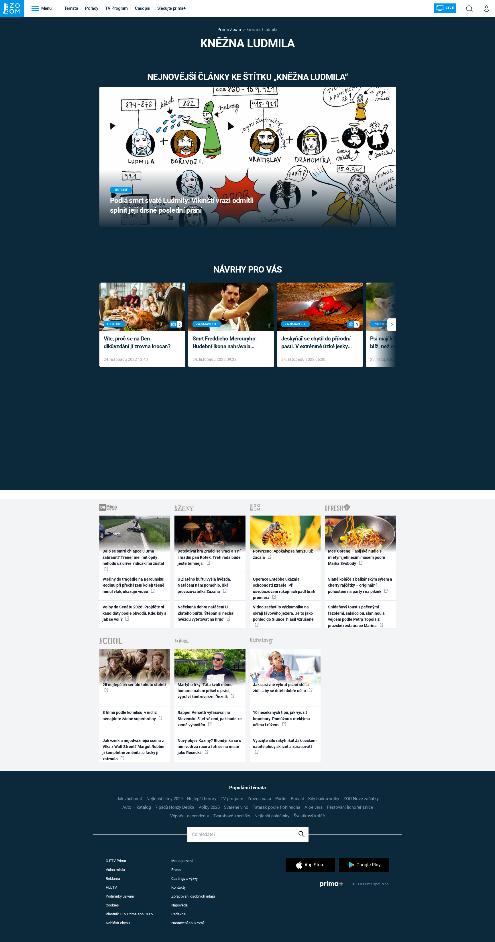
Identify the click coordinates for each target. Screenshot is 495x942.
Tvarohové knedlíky (231, 815)
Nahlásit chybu (118, 923)
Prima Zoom (229, 29)
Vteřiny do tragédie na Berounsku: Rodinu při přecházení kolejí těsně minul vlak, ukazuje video (133, 585)
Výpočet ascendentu (189, 815)
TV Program (116, 8)
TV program (232, 798)
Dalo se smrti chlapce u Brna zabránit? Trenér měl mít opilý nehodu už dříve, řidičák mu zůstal (133, 557)
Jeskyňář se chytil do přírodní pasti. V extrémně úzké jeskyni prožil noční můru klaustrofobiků (316, 343)
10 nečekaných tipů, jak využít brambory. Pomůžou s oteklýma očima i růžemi (281, 718)
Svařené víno (236, 807)
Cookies (112, 905)
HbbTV (111, 887)
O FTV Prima (116, 861)
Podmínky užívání (120, 896)
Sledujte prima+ (171, 8)
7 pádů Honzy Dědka (174, 807)
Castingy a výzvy (184, 878)
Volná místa (115, 869)
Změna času (259, 798)
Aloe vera (314, 807)
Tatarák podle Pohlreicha (276, 807)
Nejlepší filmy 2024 (164, 798)
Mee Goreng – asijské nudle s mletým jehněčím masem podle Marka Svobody (356, 557)
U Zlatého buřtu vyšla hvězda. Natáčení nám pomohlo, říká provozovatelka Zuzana (204, 585)
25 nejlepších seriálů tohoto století (134, 684)
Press (176, 869)
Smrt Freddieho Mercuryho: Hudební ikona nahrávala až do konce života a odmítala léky (227, 343)
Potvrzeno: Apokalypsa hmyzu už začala (283, 554)
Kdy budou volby (323, 798)
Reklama (113, 878)
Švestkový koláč (309, 815)
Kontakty (178, 887)
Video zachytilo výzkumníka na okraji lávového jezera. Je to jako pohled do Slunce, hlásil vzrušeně (283, 613)
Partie (280, 798)
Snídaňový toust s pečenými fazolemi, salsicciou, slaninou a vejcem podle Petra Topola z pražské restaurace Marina (356, 616)
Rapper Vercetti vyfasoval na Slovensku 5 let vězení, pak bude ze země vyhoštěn (210, 718)
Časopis (142, 8)
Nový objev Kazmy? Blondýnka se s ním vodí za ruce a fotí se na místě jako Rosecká (209, 746)
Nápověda (179, 905)
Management (182, 861)
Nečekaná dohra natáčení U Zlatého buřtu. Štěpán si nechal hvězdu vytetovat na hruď (206, 613)
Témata (71, 8)
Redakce (178, 914)
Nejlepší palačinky (271, 815)
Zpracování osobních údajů (193, 896)
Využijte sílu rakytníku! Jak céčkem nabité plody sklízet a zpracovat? (285, 743)
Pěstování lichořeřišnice (350, 807)
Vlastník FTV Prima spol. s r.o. (130, 914)
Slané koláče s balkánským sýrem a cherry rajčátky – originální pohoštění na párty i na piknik (360, 585)
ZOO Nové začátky (361, 798)
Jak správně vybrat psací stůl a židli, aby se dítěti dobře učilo (281, 687)
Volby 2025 (209, 807)
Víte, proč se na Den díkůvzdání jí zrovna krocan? (137, 342)
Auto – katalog (136, 807)
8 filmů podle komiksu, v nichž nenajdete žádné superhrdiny (130, 715)
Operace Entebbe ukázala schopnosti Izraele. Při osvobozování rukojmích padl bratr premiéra (284, 588)
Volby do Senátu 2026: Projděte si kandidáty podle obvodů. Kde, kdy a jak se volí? (134, 613)
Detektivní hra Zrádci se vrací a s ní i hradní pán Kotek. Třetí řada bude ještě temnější (209, 557)
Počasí (297, 798)
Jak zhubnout (129, 798)
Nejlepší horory (201, 798)
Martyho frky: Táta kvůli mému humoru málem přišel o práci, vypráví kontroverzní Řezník (205, 690)
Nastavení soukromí (187, 923)
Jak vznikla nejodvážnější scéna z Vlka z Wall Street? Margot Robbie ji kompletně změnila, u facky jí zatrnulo (133, 749)
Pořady (91, 8)
